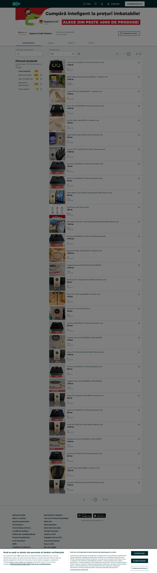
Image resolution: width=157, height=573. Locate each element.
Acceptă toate (139, 553)
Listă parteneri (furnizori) (79, 570)
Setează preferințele (139, 568)
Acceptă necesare (139, 561)
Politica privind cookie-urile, (20, 564)
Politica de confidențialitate (41, 564)
